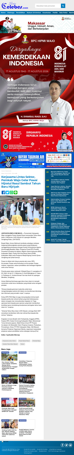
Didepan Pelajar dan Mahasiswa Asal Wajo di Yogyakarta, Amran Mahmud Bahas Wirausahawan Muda (60, 226)
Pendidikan (20, 13)
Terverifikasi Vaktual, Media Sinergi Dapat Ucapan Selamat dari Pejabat (60, 181)
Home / (3, 171)
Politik (55, 13)
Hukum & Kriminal (34, 13)
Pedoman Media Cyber (30, 451)
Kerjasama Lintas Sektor (9, 340)
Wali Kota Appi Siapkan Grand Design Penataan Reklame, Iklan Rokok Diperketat (61, 194)
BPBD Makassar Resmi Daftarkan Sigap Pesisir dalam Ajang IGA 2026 (59, 208)
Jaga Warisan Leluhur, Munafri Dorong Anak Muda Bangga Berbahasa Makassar (61, 187)
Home (3, 13)
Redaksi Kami (43, 451)
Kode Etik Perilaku (42, 449)
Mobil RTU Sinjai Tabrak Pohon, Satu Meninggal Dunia (60, 240)
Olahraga (10, 13)
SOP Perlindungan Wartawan (56, 451)
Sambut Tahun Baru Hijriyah (10, 344)
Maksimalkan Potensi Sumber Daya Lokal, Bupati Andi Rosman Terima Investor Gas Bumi (61, 201)
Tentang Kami (28, 453)
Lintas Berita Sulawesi (55, 449)
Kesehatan (47, 13)
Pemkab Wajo (36, 340)
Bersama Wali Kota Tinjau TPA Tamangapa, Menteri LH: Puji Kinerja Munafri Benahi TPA (60, 174)
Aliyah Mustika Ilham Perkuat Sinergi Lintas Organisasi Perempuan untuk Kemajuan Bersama (60, 234)
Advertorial (8, 171)
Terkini (22, 344)
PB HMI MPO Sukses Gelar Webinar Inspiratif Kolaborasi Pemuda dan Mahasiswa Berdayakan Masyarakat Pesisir (60, 217)
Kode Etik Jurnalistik (29, 449)
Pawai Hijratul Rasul (24, 340)
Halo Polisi (63, 13)
